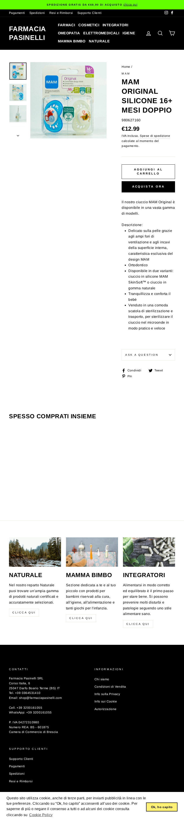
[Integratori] (149, 552)
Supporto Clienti (89, 13)
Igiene (129, 33)
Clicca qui (24, 612)
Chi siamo (101, 679)
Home (126, 66)
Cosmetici (88, 25)
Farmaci (66, 25)
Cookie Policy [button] (41, 815)
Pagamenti (17, 13)
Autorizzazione (105, 709)
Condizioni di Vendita (110, 686)
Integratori (115, 25)
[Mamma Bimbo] (92, 552)
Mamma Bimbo (71, 41)
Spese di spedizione (155, 135)
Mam (126, 73)
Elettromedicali (101, 33)
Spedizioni (37, 13)
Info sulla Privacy (107, 694)
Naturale (99, 41)
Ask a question (141, 354)
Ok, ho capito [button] (162, 807)
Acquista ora (148, 186)
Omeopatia (69, 33)
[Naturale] (35, 552)
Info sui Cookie (105, 701)
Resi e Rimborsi (61, 13)
